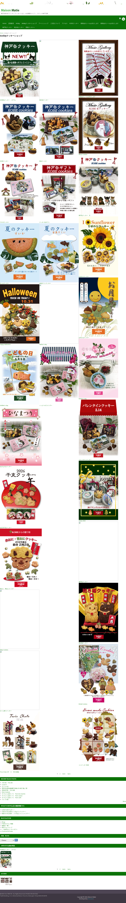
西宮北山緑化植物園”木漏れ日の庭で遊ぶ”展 (14, 788)
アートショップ (43, 23)
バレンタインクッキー (85, 460)
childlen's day (4, 405)
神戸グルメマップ (7, 827)
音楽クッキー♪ (30, 27)
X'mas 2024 (82, 521)
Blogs (3, 822)
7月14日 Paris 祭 (7, 783)
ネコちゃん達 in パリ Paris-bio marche (13, 794)
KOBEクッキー (74, 23)
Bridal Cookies (83, 704)
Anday (18, 23)
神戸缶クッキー (7, 27)
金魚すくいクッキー (45, 283)
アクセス (64, 23)
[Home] (12, 11)
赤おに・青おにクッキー (7, 589)
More (124, 801)
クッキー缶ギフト (44, 222)
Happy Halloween (5, 344)
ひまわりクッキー (84, 276)
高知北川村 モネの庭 (8, 790)
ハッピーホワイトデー (45, 405)
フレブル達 (5, 799)
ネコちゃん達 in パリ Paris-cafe (11, 797)
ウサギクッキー (4, 222)
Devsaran (91, 899)
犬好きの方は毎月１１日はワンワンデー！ (14, 811)
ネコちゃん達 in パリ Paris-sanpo (12, 796)
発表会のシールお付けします (90, 23)
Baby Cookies (4, 650)
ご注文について (55, 23)
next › (64, 774)
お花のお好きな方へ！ (8, 810)
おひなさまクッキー (6, 466)
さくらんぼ (5, 786)
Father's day (43, 344)
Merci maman (6, 792)
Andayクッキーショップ (29, 23)
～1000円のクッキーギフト (10, 829)
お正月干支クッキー (6, 527)
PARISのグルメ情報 (7, 824)
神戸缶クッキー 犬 (84, 215)
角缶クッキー (43, 161)
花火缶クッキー (19, 27)
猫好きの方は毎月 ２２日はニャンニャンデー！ (16, 813)
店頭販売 (11, 23)
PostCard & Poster (7, 831)
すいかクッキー (4, 283)
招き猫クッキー (83, 643)
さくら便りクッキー (6, 711)
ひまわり (4, 784)
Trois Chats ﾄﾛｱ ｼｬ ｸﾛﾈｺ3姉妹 (9, 772)
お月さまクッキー (84, 337)
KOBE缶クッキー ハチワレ (8, 100)
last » (69, 774)
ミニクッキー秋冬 (84, 765)
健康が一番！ (6, 825)
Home (4, 23)
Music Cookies (83, 154)
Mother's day (83, 399)
